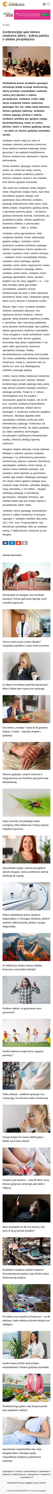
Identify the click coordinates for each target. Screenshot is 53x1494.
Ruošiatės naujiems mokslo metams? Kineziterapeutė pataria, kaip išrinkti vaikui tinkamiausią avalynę (26, 1273)
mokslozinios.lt (19, 1474)
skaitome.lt (6, 1474)
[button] (44, 4)
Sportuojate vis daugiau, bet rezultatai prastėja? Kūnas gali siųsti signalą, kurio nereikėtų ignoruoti (25, 599)
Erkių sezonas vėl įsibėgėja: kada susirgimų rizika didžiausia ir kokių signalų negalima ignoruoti (26, 825)
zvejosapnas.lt (33, 1474)
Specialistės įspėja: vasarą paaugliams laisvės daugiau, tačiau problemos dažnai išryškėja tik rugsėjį (25, 872)
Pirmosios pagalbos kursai (27, 1483)
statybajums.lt (8, 1471)
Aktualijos (6, 25)
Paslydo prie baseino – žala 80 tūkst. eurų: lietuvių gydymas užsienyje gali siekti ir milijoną (26, 1184)
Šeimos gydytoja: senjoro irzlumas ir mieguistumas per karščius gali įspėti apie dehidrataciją (25, 778)
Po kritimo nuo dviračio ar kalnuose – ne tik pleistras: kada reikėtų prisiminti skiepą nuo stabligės (26, 1320)
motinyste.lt (45, 1474)
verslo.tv (19, 1471)
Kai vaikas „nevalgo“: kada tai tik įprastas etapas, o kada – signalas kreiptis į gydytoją (25, 731)
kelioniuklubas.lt (31, 1471)
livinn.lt (43, 1483)
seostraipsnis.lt (26, 1477)
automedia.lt (44, 1471)
